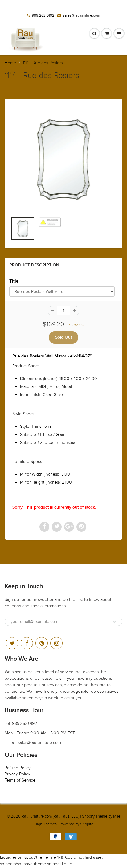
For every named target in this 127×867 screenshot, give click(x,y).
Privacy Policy (17, 774)
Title (13, 281)
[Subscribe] (115, 622)
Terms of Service (20, 780)
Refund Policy (18, 767)
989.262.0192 (43, 15)
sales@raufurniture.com (81, 15)
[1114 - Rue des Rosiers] (63, 159)
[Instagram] (56, 643)
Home (10, 62)
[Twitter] (12, 643)
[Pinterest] (41, 643)
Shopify (88, 816)
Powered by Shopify (76, 824)
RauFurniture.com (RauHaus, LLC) (50, 816)
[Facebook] (27, 643)
